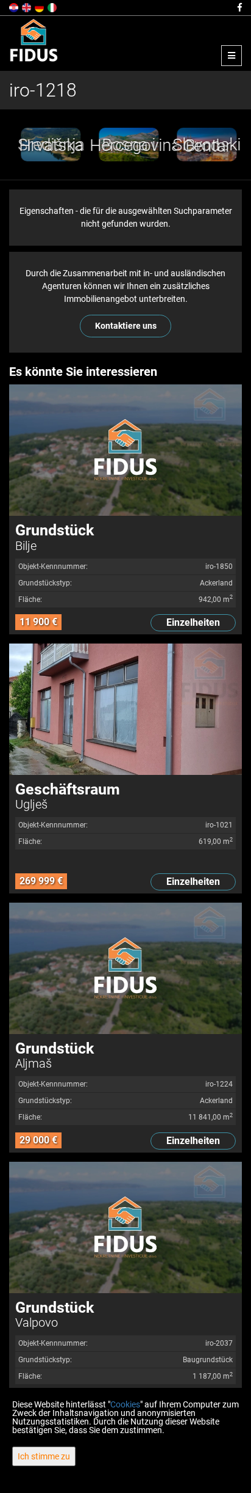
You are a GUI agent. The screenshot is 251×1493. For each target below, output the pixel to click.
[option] (48, 144)
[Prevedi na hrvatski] (14, 7)
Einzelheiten (193, 622)
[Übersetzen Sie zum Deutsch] (40, 7)
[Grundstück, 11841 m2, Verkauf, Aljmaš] (125, 968)
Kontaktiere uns (126, 326)
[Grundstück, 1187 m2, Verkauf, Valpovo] (125, 1227)
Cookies (125, 1404)
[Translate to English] (27, 7)
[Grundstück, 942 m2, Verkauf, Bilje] (125, 450)
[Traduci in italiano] (53, 7)
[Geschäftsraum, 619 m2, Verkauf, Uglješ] (125, 709)
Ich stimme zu (44, 1456)
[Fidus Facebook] (239, 7)
